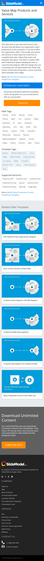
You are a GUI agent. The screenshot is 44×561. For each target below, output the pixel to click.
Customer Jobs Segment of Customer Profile (20, 364)
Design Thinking (15, 157)
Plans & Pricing (7, 492)
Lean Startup (7, 161)
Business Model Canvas (18, 153)
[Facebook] (9, 477)
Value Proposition (29, 165)
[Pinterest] (12, 477)
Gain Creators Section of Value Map (17, 268)
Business (5, 153)
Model (16, 161)
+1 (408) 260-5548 (12, 543)
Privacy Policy (6, 520)
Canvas (31, 153)
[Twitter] (5, 477)
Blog (3, 489)
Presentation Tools (8, 504)
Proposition (25, 161)
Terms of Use (6, 523)
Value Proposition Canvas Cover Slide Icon (20, 395)
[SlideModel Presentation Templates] (13, 3)
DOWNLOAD (23, 103)
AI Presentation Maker (9, 495)
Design (5, 157)
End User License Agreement (12, 526)
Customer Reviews (8, 498)
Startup (18, 165)
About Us (5, 486)
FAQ (3, 514)
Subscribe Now (13, 444)
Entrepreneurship (28, 157)
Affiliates (5, 532)
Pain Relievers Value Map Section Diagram (20, 237)
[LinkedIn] (2, 477)
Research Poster (8, 165)
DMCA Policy (6, 529)
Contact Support (12, 547)
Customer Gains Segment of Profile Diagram (20, 300)
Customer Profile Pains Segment (16, 332)
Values (5, 169)
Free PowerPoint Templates (11, 501)
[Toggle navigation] (40, 3)
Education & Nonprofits (10, 517)
